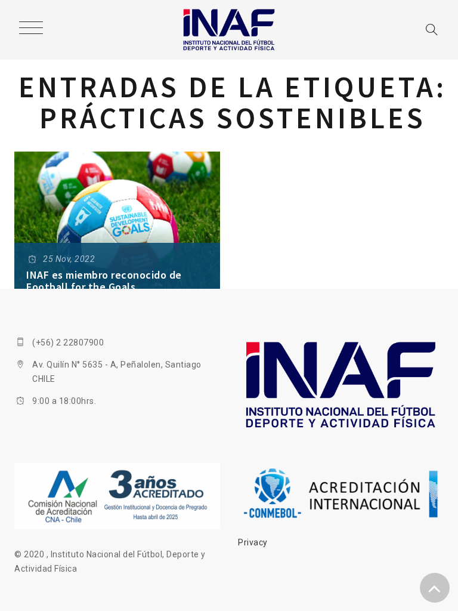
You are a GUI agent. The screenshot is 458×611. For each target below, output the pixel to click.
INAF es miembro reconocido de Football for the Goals (104, 281)
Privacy (253, 542)
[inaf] (229, 30)
